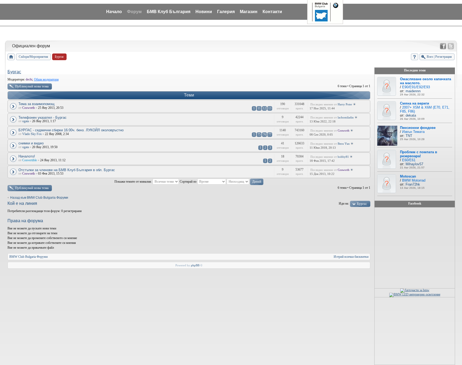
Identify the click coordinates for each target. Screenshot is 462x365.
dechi (29, 79)
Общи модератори (46, 79)
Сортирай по (188, 181)
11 (259, 108)
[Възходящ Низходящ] (245, 181)
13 (269, 108)
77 (269, 134)
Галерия (226, 11)
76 (264, 134)
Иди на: (344, 203)
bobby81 (343, 156)
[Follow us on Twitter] (451, 46)
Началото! (26, 156)
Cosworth (28, 108)
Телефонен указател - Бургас (42, 117)
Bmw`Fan (344, 143)
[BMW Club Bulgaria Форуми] (11, 56)
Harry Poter (345, 104)
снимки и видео (31, 143)
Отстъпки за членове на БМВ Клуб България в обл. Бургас (66, 170)
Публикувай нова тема (32, 86)
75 (259, 134)
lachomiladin (346, 117)
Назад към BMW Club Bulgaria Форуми (39, 197)
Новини (203, 11)
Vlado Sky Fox (32, 134)
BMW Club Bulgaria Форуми (28, 257)
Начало (114, 11)
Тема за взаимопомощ (36, 104)
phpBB (195, 265)
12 (264, 108)
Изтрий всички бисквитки (351, 257)
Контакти (272, 11)
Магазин (248, 11)
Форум (134, 11)
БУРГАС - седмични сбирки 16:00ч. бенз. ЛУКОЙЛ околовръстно (71, 130)
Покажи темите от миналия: (133, 181)
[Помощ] (414, 56)
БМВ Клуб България (168, 11)
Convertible (29, 160)
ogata (25, 121)
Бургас (14, 72)
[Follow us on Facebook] (443, 46)
